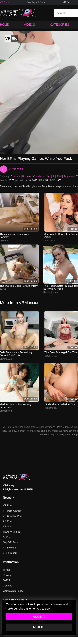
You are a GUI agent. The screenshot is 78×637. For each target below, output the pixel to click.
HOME (4, 24)
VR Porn (4, 2)
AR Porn (8, 521)
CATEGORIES (59, 24)
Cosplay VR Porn (36, 2)
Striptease (68, 176)
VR (4, 169)
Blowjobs (15, 176)
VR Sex (67, 2)
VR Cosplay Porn (12, 515)
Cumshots (38, 176)
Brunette (26, 176)
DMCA (6, 580)
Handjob (50, 176)
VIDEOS (29, 24)
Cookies (7, 585)
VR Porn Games (12, 510)
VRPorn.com (10, 552)
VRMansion (16, 168)
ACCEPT (39, 616)
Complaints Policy (13, 590)
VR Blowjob (9, 547)
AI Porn (7, 537)
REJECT (39, 627)
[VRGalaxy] (16, 477)
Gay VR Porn (10, 542)
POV (58, 176)
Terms (6, 569)
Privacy (7, 575)
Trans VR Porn (11, 531)
